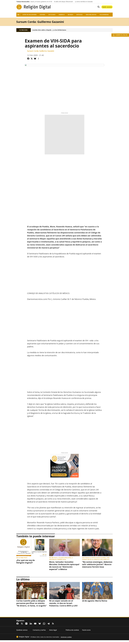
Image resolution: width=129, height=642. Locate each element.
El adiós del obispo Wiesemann (63, 1)
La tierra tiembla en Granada (84, 1)
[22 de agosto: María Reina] (97, 590)
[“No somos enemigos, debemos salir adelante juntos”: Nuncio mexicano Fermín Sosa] (97, 547)
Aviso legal (53, 630)
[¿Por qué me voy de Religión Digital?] (31, 547)
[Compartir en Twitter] (32, 58)
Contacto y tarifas (39, 630)
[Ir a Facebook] (17, 623)
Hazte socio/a (107, 7)
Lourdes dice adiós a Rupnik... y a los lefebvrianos (49, 30)
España (42, 14)
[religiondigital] (22, 636)
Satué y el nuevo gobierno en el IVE (41, 1)
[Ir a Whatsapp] (44, 623)
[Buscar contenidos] (98, 7)
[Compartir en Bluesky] (35, 58)
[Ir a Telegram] (48, 623)
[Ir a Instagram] (26, 623)
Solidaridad (104, 14)
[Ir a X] (22, 623)
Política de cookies (72, 630)
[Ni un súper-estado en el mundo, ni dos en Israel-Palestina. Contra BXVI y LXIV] (64, 590)
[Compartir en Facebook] (28, 58)
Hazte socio (86, 630)
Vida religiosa (91, 14)
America (62, 14)
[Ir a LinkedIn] (31, 623)
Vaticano (51, 14)
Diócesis (79, 14)
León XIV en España (29, 14)
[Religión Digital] (34, 7)
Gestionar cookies (66, 637)
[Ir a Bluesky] (40, 623)
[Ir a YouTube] (35, 623)
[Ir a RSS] (53, 623)
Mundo (70, 14)
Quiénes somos (21, 630)
